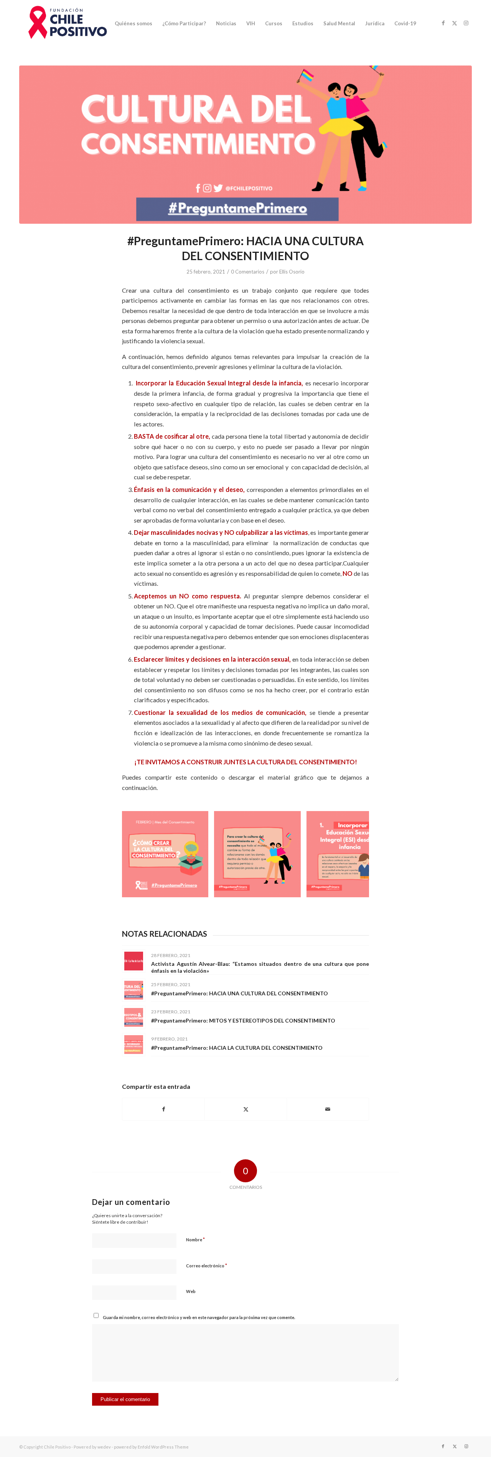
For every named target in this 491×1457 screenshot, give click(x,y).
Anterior (139, 854)
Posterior (351, 854)
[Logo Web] (65, 23)
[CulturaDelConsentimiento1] (199, 888)
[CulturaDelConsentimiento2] (292, 888)
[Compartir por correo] (328, 1109)
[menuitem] (133, 23)
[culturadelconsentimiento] (245, 145)
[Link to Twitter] (454, 23)
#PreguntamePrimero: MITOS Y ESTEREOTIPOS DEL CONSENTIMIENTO (243, 1020)
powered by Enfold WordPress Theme (151, 1446)
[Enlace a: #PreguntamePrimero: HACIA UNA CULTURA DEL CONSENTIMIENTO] (133, 990)
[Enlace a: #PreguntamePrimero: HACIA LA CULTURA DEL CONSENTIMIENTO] (133, 1044)
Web (191, 1291)
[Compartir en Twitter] (246, 1109)
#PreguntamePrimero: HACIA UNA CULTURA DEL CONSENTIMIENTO (239, 993)
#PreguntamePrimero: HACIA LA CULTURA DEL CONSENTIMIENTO (237, 1047)
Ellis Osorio (292, 272)
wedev (104, 1446)
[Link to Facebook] (443, 23)
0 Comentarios (247, 272)
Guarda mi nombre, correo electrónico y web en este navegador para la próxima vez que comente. (199, 1317)
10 (273, 902)
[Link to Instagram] (466, 23)
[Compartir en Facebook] (163, 1109)
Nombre (195, 1239)
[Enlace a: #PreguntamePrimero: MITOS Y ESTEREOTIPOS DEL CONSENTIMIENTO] (133, 1017)
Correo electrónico (206, 1265)
